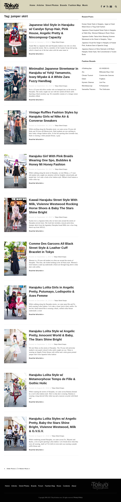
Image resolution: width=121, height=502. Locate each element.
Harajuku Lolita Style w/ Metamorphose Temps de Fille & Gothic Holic (52, 379)
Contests (66, 486)
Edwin (84, 79)
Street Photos (52, 5)
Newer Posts (24, 468)
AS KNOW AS (104, 68)
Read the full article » (36, 54)
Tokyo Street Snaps (58, 42)
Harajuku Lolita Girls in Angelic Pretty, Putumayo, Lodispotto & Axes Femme (51, 291)
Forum (40, 486)
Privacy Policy (77, 497)
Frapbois (102, 79)
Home (32, 5)
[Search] (116, 6)
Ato (83, 72)
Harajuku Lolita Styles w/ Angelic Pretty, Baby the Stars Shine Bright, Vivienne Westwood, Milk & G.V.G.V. (52, 425)
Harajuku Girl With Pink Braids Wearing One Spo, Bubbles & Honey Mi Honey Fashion (51, 160)
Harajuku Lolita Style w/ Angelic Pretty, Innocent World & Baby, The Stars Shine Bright (52, 335)
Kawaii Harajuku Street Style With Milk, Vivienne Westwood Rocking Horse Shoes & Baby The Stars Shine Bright (53, 206)
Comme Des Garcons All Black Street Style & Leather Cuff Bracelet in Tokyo (51, 248)
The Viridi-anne (104, 89)
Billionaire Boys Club (106, 72)
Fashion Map (74, 5)
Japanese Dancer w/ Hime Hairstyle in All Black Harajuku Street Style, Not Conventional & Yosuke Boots (99, 51)
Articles (40, 5)
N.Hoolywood (103, 86)
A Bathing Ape (87, 68)
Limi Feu (102, 82)
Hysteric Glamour (88, 82)
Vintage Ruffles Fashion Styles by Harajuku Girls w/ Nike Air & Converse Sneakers (53, 116)
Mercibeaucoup (87, 86)
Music (85, 5)
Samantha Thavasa (88, 89)
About (74, 486)
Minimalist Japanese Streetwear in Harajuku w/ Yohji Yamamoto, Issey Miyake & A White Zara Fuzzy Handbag (53, 75)
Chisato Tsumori (87, 75)
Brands (63, 5)
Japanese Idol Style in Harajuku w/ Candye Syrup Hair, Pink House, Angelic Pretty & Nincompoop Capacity (51, 31)
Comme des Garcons (106, 75)
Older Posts (10, 468)
